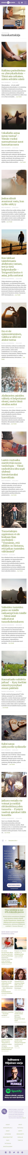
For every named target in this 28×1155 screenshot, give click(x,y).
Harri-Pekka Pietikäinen (20, 990)
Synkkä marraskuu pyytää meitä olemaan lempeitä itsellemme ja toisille (20, 1043)
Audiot (8, 1124)
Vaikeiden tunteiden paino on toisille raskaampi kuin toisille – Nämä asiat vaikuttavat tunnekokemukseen (13, 614)
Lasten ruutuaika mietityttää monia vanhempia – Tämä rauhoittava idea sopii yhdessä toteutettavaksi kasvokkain (13, 469)
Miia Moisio (3, 995)
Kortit (20, 1131)
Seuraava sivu (13, 840)
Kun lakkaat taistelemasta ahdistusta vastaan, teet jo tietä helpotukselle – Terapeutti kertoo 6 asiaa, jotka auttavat (12, 267)
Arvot (20, 1124)
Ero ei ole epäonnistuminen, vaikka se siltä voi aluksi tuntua (11, 335)
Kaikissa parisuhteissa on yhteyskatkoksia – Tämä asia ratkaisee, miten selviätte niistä (13, 75)
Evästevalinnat (7, 1146)
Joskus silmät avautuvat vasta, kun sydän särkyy (12, 201)
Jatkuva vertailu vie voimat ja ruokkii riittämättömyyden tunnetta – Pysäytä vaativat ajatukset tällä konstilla (13, 808)
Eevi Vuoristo (6, 82)
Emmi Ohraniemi (5, 1051)
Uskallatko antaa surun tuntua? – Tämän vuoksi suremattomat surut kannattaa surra (12, 139)
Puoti (7, 1140)
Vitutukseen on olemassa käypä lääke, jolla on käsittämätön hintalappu (19, 985)
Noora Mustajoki (18, 957)
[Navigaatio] (25, 3)
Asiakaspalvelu (7, 1128)
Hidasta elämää (8, 2)
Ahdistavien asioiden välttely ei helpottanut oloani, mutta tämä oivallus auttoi (13, 400)
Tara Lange (17, 1047)
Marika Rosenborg (7, 278)
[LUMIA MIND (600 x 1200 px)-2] (14, 868)
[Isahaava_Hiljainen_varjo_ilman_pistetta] (14, 1078)
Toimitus (4, 554)
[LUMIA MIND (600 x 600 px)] (14, 17)
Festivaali (20, 1128)
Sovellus (20, 1137)
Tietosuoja (8, 1143)
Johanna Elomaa (5, 1017)
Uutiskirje (8, 1134)
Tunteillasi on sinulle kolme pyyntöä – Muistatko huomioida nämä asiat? (19, 1016)
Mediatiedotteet (8, 1137)
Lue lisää (19, 96)
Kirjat (8, 1131)
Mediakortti (20, 1134)
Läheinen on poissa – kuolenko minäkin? (7, 1013)
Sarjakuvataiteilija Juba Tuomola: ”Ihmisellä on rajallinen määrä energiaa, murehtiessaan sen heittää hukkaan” (7, 1044)
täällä (24, 1118)
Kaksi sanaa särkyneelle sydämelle (13, 745)
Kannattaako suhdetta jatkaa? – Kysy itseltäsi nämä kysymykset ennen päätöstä (13, 684)
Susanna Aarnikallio (6, 964)
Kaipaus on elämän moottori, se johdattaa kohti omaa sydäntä (20, 953)
